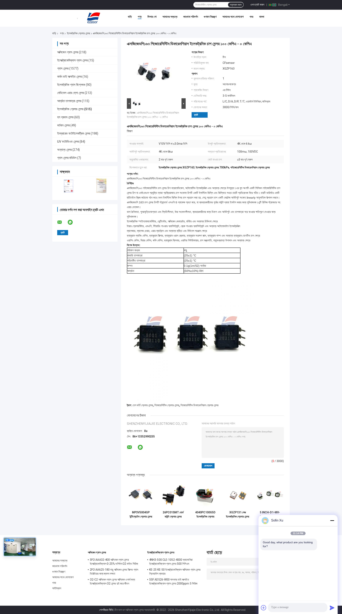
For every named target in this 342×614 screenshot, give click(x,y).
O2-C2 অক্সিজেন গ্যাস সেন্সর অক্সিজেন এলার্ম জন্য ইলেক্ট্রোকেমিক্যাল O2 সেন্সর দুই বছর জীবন (112, 581)
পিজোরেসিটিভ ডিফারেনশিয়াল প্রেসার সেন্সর (199, 405)
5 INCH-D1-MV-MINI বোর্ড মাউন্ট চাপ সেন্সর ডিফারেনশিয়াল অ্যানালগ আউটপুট (270, 514)
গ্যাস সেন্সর (62, 68)
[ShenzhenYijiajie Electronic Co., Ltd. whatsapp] (73, 222)
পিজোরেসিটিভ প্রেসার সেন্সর (166, 405)
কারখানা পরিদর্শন (190, 16)
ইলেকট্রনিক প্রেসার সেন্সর (78, 33)
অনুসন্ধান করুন (235, 4)
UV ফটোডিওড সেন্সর (68, 141)
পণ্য (140, 16)
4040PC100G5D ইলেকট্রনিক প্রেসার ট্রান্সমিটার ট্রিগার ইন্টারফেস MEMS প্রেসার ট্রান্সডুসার (205, 514)
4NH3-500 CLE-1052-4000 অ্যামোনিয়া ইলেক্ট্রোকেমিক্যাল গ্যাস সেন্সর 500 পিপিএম (171, 561)
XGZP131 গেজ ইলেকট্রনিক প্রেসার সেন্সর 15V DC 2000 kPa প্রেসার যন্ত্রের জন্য (237, 514)
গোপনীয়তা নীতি (106, 609)
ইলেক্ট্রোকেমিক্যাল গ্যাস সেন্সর (72, 60)
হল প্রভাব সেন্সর (65, 117)
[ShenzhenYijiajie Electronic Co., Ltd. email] (62, 222)
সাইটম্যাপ (56, 588)
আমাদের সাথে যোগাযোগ (233, 16)
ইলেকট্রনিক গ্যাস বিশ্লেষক (71, 85)
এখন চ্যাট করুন (257, 4)
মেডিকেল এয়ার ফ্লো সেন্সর (70, 93)
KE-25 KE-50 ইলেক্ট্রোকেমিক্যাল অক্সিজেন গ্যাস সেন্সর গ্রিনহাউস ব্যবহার (174, 571)
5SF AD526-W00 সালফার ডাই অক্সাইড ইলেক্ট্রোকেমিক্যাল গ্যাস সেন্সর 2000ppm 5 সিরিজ (173, 581)
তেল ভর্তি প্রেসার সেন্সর (142, 405)
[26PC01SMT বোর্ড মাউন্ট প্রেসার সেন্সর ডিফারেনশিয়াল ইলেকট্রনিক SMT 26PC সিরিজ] (173, 495)
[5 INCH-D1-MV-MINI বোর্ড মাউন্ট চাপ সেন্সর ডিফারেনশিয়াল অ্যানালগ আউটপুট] (270, 495)
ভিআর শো (152, 16)
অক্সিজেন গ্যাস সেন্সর (67, 52)
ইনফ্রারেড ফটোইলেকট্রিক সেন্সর (73, 133)
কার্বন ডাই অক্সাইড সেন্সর (69, 76)
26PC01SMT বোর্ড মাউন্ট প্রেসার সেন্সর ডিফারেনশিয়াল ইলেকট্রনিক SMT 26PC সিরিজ (173, 514)
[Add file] (263, 607)
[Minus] (332, 520)
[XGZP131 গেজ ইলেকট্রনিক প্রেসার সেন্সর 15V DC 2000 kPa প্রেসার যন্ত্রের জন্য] (238, 495)
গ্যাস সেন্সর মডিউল (66, 158)
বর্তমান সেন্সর (63, 125)
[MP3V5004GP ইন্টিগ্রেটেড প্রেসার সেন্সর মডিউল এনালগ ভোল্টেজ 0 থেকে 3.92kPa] (141, 495)
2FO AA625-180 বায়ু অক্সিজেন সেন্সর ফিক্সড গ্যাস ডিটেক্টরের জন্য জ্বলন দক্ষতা (114, 571)
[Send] (332, 607)
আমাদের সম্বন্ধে (169, 16)
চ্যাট (196, 114)
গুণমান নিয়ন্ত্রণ (210, 16)
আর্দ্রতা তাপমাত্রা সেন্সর (69, 101)
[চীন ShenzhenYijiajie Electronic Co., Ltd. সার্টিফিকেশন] (68, 186)
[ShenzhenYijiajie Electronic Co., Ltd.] (93, 18)
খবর (251, 16)
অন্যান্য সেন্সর (64, 150)
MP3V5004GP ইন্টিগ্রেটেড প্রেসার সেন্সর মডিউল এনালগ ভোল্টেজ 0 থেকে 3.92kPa (141, 514)
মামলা (261, 16)
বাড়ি (130, 16)
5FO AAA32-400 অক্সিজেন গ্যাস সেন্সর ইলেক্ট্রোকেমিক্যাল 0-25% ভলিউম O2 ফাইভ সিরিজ (114, 561)
